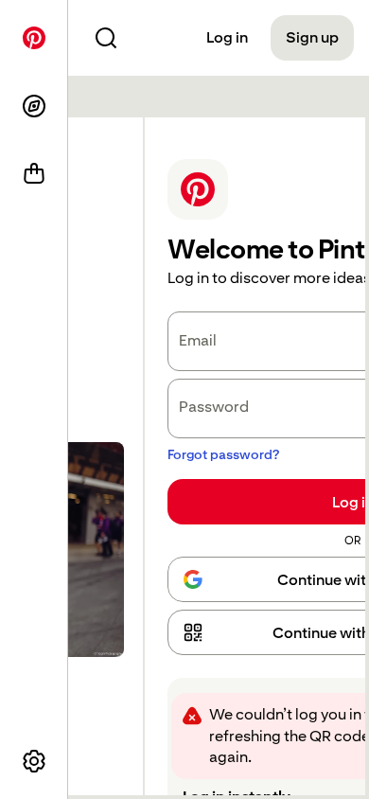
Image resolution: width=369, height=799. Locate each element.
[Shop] (34, 174)
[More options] (34, 761)
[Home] (34, 38)
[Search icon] (106, 38)
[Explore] (34, 106)
